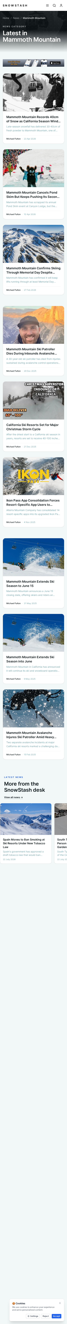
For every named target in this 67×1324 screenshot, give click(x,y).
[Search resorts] (54, 5)
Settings (34, 1316)
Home (6, 18)
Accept (56, 1316)
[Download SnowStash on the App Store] (33, 63)
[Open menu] (47, 5)
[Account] (61, 5)
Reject (46, 1316)
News (16, 18)
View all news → (13, 797)
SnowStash (15, 5)
